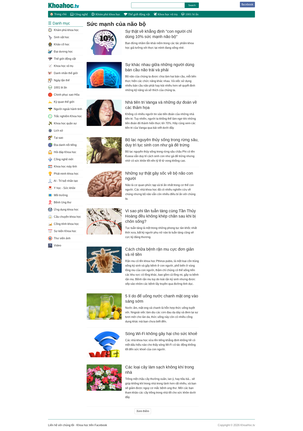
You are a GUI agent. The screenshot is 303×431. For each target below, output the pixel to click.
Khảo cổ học (61, 44)
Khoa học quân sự (65, 123)
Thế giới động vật (138, 14)
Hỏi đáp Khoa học (64, 152)
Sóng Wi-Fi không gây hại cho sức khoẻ (161, 333)
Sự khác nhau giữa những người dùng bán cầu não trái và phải (159, 67)
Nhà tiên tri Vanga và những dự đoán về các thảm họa (161, 105)
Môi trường (60, 195)
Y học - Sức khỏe (64, 188)
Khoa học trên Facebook (91, 425)
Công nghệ (81, 14)
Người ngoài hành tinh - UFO (68, 109)
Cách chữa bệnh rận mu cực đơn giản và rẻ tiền (159, 252)
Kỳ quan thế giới (63, 101)
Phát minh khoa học (66, 173)
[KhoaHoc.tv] (67, 5)
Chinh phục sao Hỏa (66, 94)
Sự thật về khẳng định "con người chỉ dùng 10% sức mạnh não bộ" (158, 34)
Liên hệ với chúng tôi (61, 425)
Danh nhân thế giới (65, 73)
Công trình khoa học (66, 223)
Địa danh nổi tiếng (65, 144)
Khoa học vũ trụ (167, 14)
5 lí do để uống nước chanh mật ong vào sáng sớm (161, 299)
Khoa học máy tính (65, 166)
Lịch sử (58, 130)
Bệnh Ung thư (62, 202)
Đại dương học (63, 51)
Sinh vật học (61, 37)
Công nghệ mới (63, 159)
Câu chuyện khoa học (67, 216)
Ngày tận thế (61, 80)
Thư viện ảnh (61, 238)
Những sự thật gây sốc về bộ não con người (159, 176)
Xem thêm (142, 411)
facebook (247, 4)
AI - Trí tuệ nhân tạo (65, 180)
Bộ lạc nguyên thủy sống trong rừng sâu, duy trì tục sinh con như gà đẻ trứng (161, 142)
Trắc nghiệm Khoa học (67, 116)
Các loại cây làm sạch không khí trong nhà (159, 370)
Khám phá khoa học (107, 14)
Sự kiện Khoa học (64, 231)
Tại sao (58, 137)
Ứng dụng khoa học (66, 209)
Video (57, 245)
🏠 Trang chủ (58, 14)
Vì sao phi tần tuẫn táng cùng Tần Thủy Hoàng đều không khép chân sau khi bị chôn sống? (160, 216)
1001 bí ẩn (191, 14)
